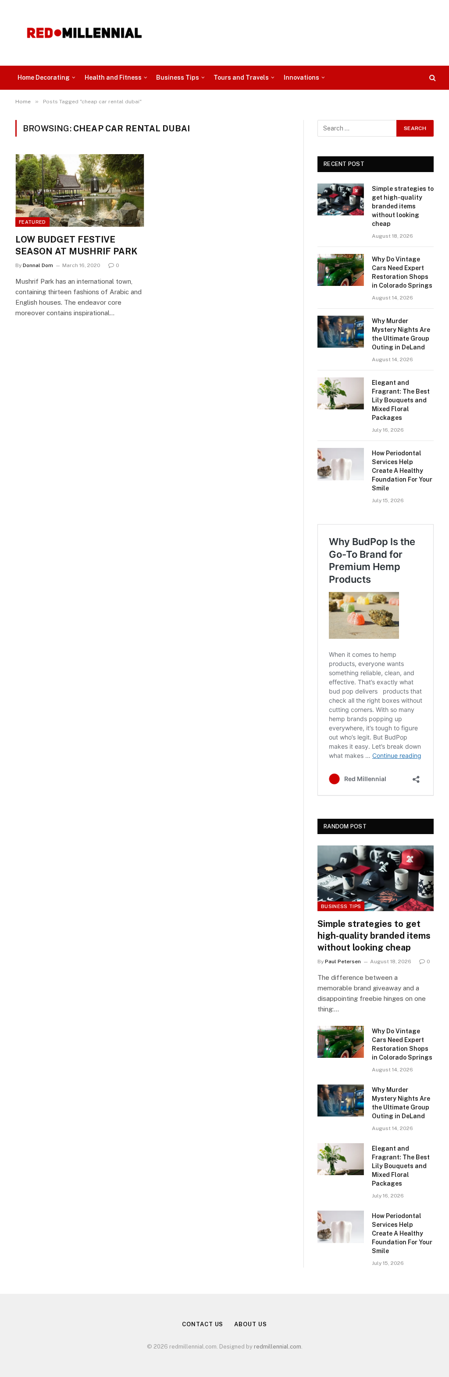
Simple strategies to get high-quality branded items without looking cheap (403, 206)
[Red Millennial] (84, 33)
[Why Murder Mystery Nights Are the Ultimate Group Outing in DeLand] (340, 332)
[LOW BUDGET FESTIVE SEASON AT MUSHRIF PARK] (79, 190)
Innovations (301, 77)
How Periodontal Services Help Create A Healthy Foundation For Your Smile (402, 471)
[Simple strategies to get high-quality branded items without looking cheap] (340, 199)
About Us (250, 1324)
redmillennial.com (277, 1346)
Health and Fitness (113, 77)
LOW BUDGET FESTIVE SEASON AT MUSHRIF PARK (76, 245)
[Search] (432, 78)
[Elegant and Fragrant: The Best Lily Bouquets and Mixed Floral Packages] (340, 393)
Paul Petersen (343, 961)
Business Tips (177, 77)
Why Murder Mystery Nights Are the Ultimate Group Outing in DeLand (401, 334)
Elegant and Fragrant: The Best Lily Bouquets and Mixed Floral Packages (401, 400)
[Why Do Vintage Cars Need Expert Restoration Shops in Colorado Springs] (340, 270)
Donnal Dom (38, 265)
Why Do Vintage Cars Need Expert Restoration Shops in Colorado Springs (402, 272)
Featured (32, 222)
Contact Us (202, 1324)
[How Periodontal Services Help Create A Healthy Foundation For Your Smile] (340, 464)
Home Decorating (44, 77)
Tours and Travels (241, 77)
